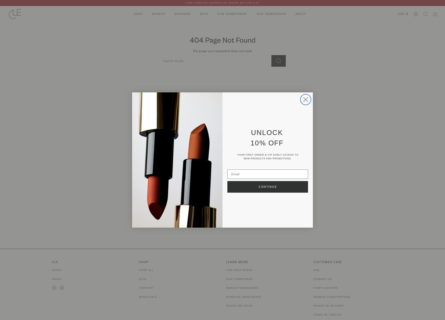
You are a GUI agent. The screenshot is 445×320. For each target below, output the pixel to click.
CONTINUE (268, 186)
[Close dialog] (305, 99)
